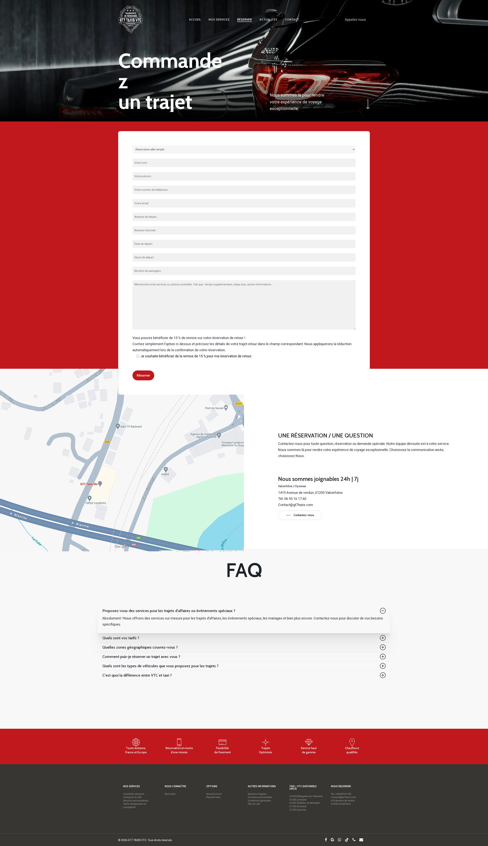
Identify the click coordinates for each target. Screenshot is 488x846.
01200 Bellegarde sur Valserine (306, 796)
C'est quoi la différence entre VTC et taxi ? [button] (137, 675)
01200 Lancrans (298, 799)
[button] (300, 515)
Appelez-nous (355, 20)
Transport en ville (132, 797)
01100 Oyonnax (297, 809)
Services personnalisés (135, 800)
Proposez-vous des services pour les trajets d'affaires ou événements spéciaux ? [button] (168, 610)
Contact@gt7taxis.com (343, 797)
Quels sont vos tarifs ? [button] (120, 638)
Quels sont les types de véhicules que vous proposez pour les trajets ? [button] (160, 666)
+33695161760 (343, 794)
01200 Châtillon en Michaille (304, 802)
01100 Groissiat (298, 806)
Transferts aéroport (133, 794)
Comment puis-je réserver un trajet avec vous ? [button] (141, 656)
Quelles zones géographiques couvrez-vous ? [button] (140, 647)
